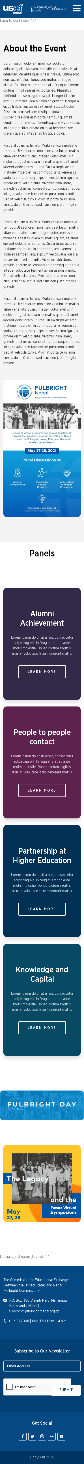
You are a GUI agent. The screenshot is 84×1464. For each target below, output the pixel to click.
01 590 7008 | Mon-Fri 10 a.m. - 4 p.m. (38, 1321)
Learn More (42, 672)
